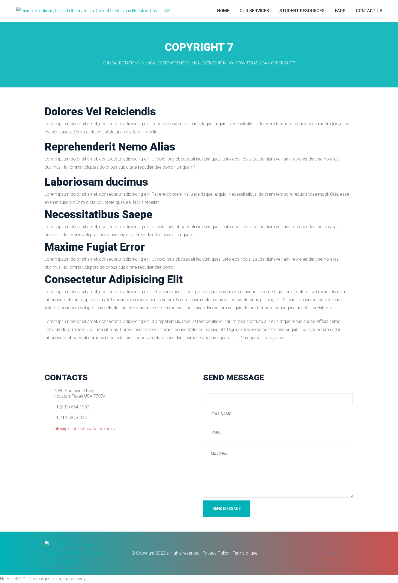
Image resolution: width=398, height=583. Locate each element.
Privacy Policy (216, 553)
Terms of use (245, 553)
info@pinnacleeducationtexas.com (87, 428)
